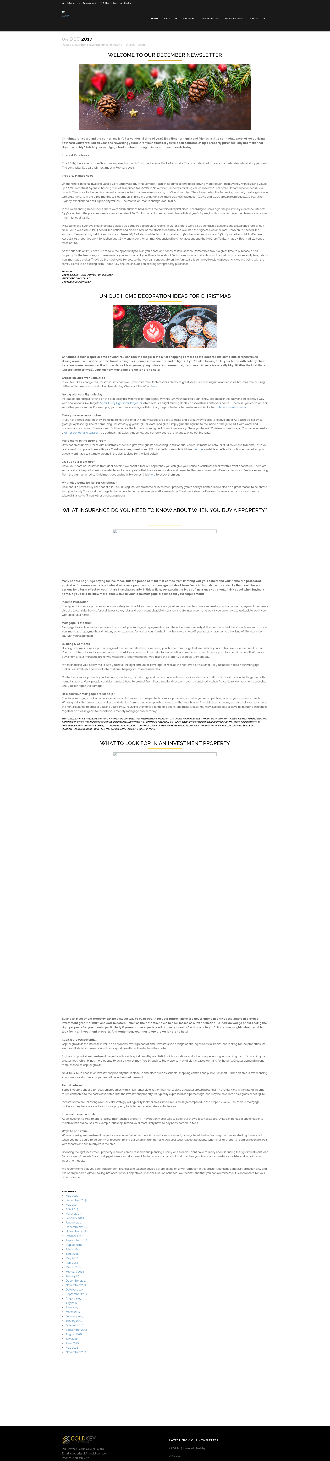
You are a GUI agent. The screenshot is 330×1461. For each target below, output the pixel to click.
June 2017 (72, 1307)
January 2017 (74, 1320)
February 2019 (75, 1218)
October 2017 (74, 1289)
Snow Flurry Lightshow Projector (121, 403)
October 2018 (74, 1236)
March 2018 (73, 1267)
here (154, 386)
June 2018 (72, 1253)
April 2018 (72, 1262)
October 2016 (74, 1325)
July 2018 (72, 1249)
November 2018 (76, 1231)
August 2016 (74, 1334)
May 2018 (72, 1258)
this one (198, 449)
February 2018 (75, 1271)
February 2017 (75, 1316)
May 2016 (72, 1347)
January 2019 (74, 1222)
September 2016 (76, 1329)
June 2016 (72, 1343)
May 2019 (72, 1204)
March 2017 (73, 1312)
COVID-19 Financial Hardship (187, 1448)
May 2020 (72, 1195)
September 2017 (76, 1294)
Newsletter (94, 44)
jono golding (114, 44)
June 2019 (175, 1455)
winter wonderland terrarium (82, 432)
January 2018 (74, 1276)
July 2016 (72, 1338)
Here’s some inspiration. (233, 407)
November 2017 (76, 1285)
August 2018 (74, 1245)
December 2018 (76, 1227)
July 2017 (72, 1303)
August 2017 (74, 1298)
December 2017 (76, 1280)
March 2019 (73, 1213)
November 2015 (76, 1352)
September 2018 (76, 1240)
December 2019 (76, 1200)
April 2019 (72, 1209)
